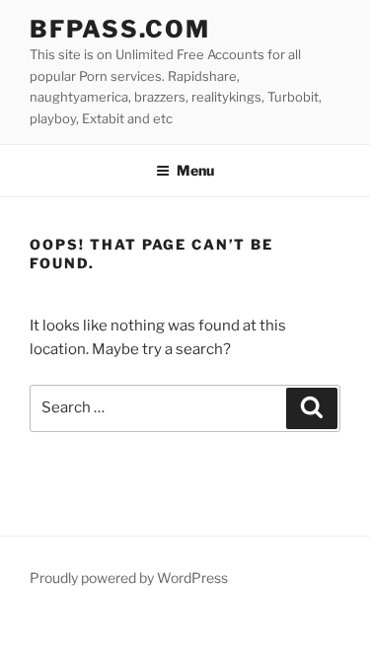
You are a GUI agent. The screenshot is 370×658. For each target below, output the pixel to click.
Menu (195, 170)
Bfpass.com (120, 29)
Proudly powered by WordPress (129, 577)
